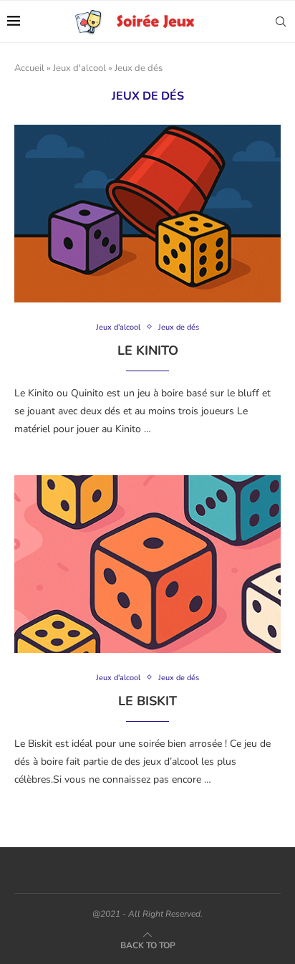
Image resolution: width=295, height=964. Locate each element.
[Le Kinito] (147, 213)
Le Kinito (147, 350)
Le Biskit (147, 701)
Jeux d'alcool (79, 68)
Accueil (29, 68)
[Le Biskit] (147, 564)
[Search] (281, 21)
